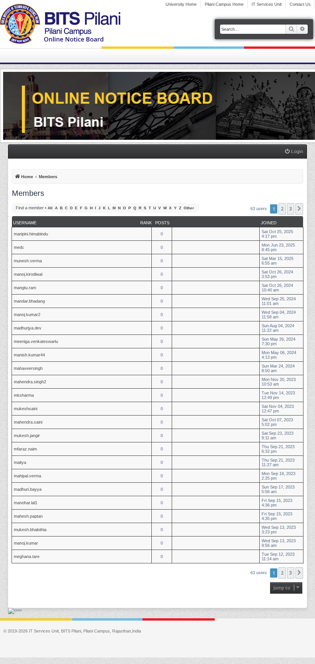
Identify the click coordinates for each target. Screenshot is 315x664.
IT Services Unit (267, 4)
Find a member (30, 207)
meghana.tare (27, 556)
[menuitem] (293, 152)
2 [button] (282, 208)
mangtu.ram (25, 287)
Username (24, 222)
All (50, 208)
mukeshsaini (25, 408)
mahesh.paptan (28, 516)
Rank (146, 222)
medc (19, 247)
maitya (20, 462)
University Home (181, 4)
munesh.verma (28, 260)
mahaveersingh (28, 368)
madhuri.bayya (27, 489)
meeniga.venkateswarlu (36, 341)
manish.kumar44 (29, 355)
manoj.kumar (26, 543)
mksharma (24, 395)
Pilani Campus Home (224, 4)
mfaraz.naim (25, 449)
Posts (162, 222)
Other (189, 208)
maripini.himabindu (31, 234)
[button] (299, 209)
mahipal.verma (27, 476)
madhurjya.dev (27, 328)
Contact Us (300, 4)
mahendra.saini (28, 422)
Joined (269, 222)
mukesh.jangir (27, 435)
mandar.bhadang (29, 301)
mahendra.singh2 (30, 381)
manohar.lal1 (25, 502)
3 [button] (290, 208)
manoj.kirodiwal (28, 274)
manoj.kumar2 (27, 314)
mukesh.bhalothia (30, 529)
